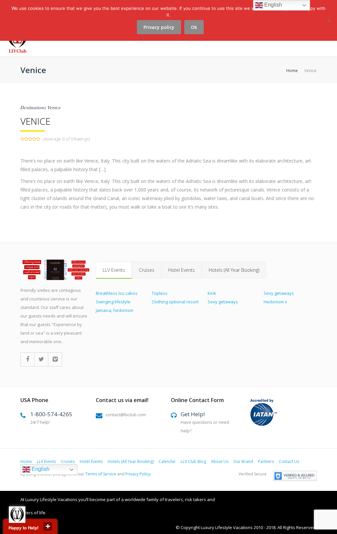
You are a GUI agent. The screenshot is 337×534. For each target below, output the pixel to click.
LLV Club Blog (193, 461)
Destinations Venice (40, 107)
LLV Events (114, 270)
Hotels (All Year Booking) (234, 270)
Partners (266, 461)
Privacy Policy (137, 474)
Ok (194, 27)
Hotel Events (181, 270)
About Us (219, 461)
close (47, 526)
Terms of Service (100, 474)
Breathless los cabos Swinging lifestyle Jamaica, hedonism (117, 301)
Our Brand (243, 461)
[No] (328, 24)
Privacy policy (158, 27)
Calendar (167, 461)
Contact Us (289, 461)
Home (292, 70)
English (39, 469)
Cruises (146, 270)
